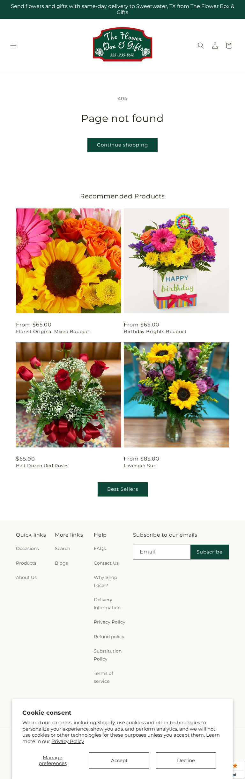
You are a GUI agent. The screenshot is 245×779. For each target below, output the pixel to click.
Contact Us (106, 563)
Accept (119, 760)
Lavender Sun (140, 465)
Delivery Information (107, 604)
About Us (26, 577)
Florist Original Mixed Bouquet (53, 331)
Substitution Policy (108, 655)
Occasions (27, 548)
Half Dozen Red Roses (42, 465)
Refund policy (109, 637)
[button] (13, 46)
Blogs (61, 563)
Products (26, 563)
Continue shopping (122, 145)
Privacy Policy (67, 741)
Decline (186, 760)
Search (62, 548)
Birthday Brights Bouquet (155, 331)
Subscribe (210, 552)
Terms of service (103, 677)
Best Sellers (122, 489)
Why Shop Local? (105, 581)
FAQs (100, 548)
